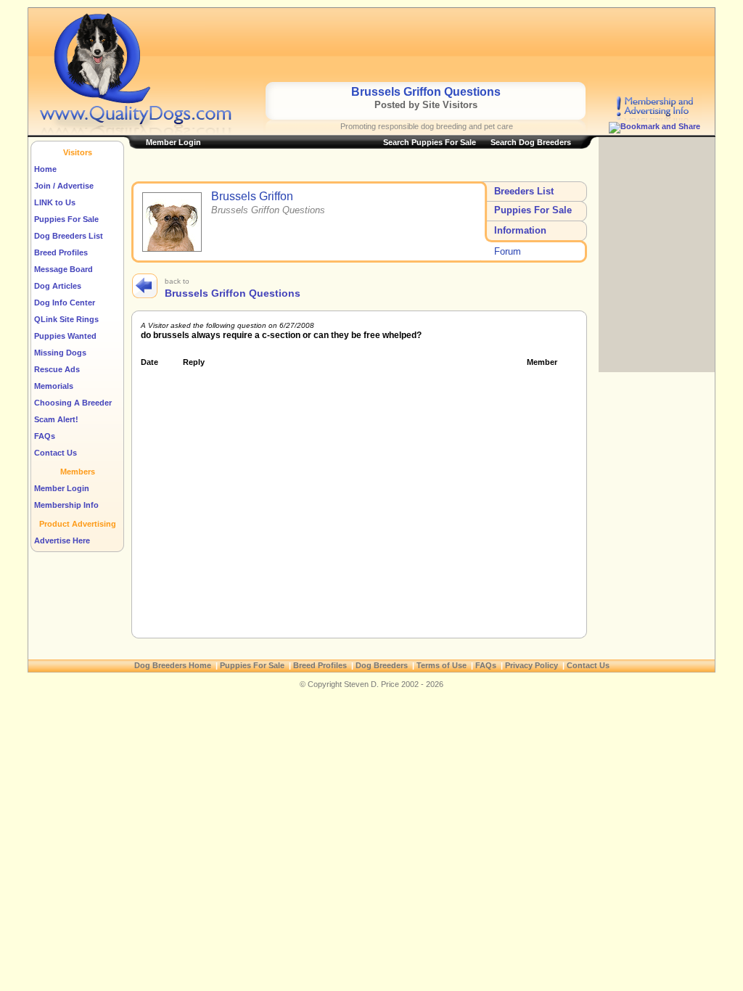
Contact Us (55, 452)
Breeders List (524, 191)
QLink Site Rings (66, 319)
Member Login (61, 488)
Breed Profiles (61, 252)
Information (520, 230)
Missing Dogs (60, 352)
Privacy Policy (531, 665)
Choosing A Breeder (73, 402)
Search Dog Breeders (530, 142)
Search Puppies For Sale (429, 142)
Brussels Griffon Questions (232, 293)
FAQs (44, 436)
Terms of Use (441, 665)
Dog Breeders (382, 665)
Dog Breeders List (68, 235)
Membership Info (66, 505)
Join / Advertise (64, 185)
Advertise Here (62, 540)
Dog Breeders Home (172, 665)
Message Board (63, 269)
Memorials (53, 386)
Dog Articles (57, 285)
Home (45, 169)
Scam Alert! (56, 419)
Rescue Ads (57, 369)
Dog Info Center (64, 302)
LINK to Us (54, 202)
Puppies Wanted (65, 336)
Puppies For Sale (66, 219)
